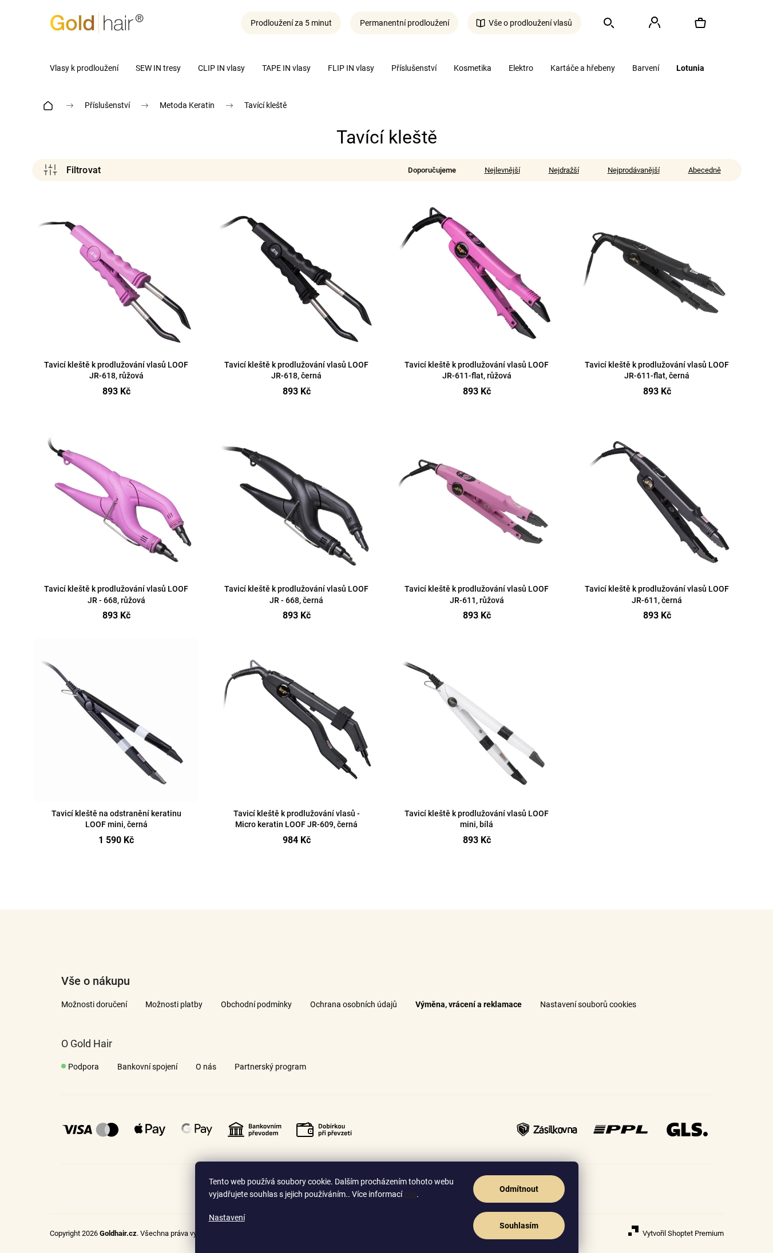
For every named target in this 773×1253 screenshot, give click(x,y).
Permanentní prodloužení (404, 22)
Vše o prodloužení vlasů (530, 22)
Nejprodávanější (634, 170)
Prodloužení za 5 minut (291, 22)
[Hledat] (609, 23)
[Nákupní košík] (700, 23)
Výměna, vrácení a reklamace (468, 1004)
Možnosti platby (174, 1004)
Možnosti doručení (94, 1004)
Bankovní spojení (147, 1066)
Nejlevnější (502, 170)
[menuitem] (84, 68)
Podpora (83, 1066)
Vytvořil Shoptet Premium (683, 1233)
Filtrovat (72, 170)
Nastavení (227, 1217)
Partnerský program (270, 1066)
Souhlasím (519, 1225)
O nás (206, 1066)
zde (410, 1194)
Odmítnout (519, 1189)
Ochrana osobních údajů (353, 1004)
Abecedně (704, 170)
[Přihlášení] (654, 23)
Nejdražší (564, 170)
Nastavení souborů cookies (588, 1004)
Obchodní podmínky (256, 1004)
